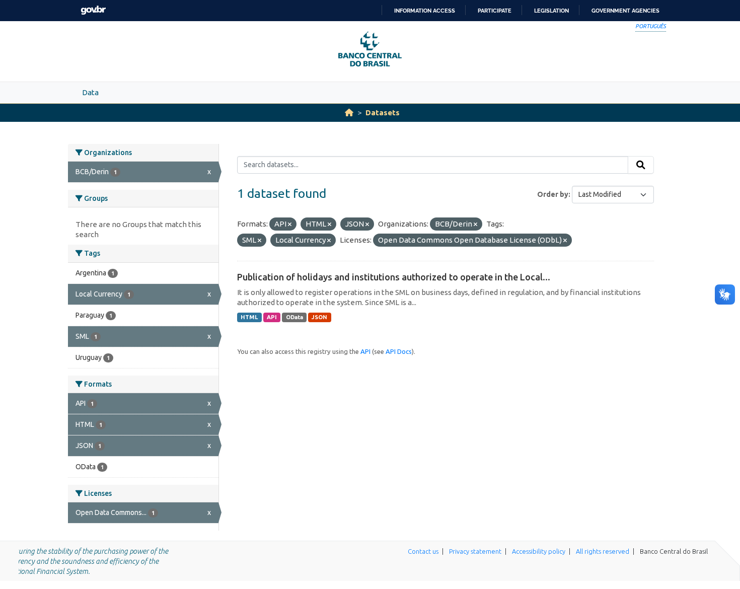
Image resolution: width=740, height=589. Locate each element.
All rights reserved (602, 551)
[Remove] (289, 225)
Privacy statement (475, 551)
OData (294, 317)
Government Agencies (625, 10)
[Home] (349, 112)
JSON (319, 317)
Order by (552, 194)
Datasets (382, 112)
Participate (494, 10)
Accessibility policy (538, 551)
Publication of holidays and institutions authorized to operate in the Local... (393, 277)
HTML (249, 317)
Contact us (423, 551)
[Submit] (641, 165)
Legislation (551, 10)
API (272, 317)
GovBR (93, 10)
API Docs (399, 351)
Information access (424, 10)
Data (90, 92)
